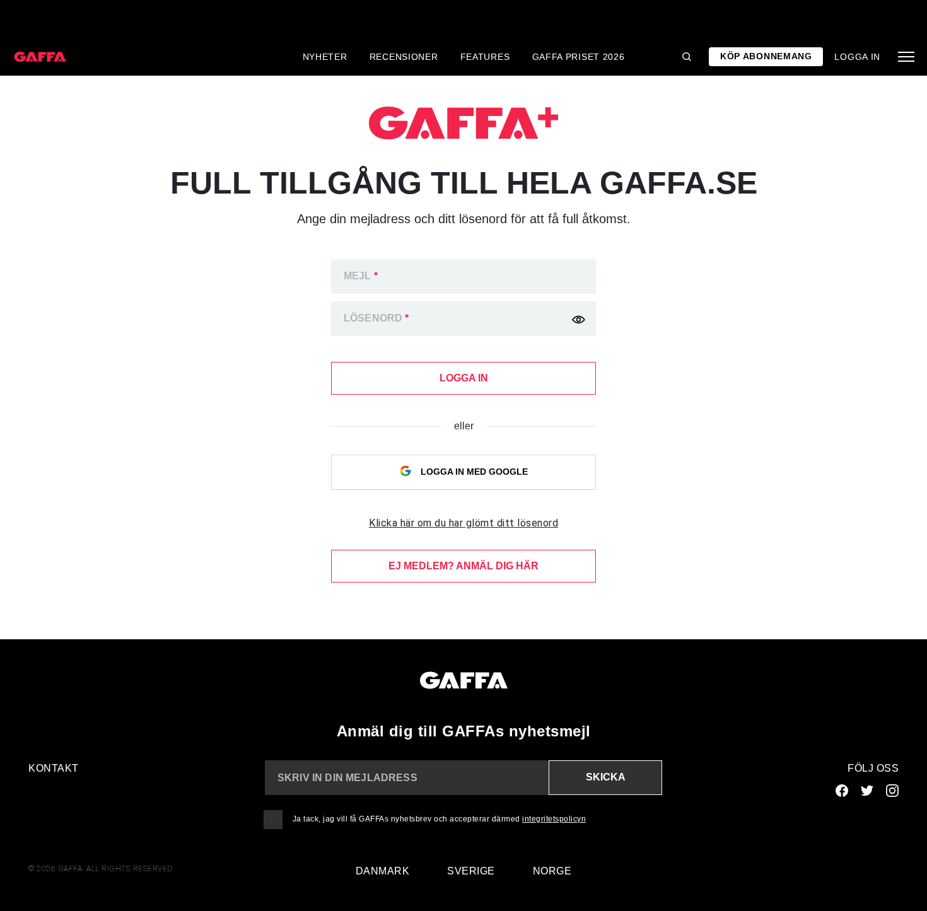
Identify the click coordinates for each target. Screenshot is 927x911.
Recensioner (404, 57)
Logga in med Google (473, 472)
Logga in (857, 57)
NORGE (552, 871)
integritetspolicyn (554, 819)
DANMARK (383, 871)
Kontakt (53, 768)
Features (485, 57)
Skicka (606, 777)
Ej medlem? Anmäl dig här (463, 565)
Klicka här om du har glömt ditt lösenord (463, 523)
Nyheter (325, 57)
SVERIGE (471, 871)
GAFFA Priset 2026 (578, 57)
